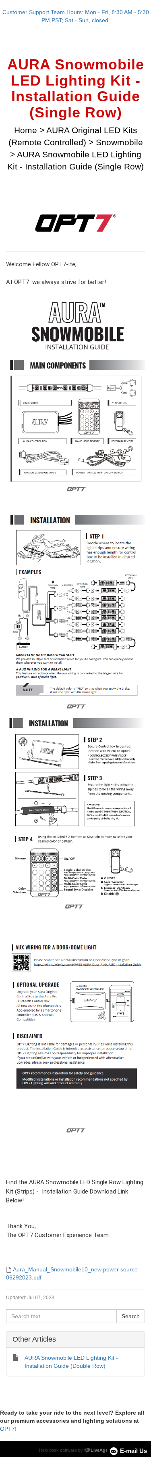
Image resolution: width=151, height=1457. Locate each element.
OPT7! (8, 1429)
